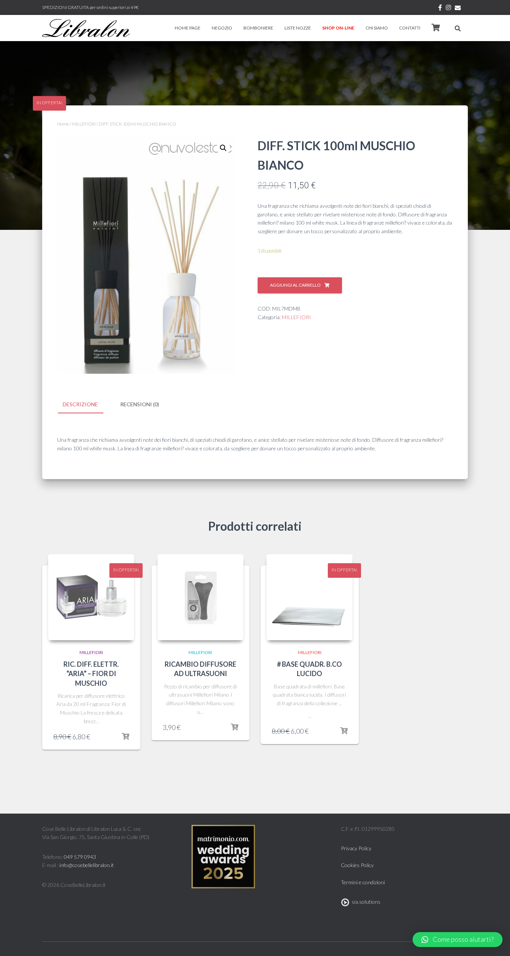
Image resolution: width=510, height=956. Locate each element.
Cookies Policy (357, 865)
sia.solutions (364, 901)
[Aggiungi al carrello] (125, 736)
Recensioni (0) (139, 404)
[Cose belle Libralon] (86, 28)
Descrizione (80, 404)
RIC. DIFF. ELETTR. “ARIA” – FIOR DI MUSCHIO (91, 673)
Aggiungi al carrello (295, 285)
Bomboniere (258, 28)
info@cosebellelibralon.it (86, 865)
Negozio (222, 28)
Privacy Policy (356, 848)
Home (63, 124)
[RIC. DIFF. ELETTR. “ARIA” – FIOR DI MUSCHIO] (91, 597)
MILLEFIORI (84, 124)
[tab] (86, 404)
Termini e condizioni (363, 882)
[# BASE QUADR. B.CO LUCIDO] (309, 597)
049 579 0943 (80, 857)
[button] (458, 939)
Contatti (409, 28)
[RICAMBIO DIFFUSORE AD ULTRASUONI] (200, 597)
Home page (187, 28)
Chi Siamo (377, 28)
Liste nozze (297, 28)
